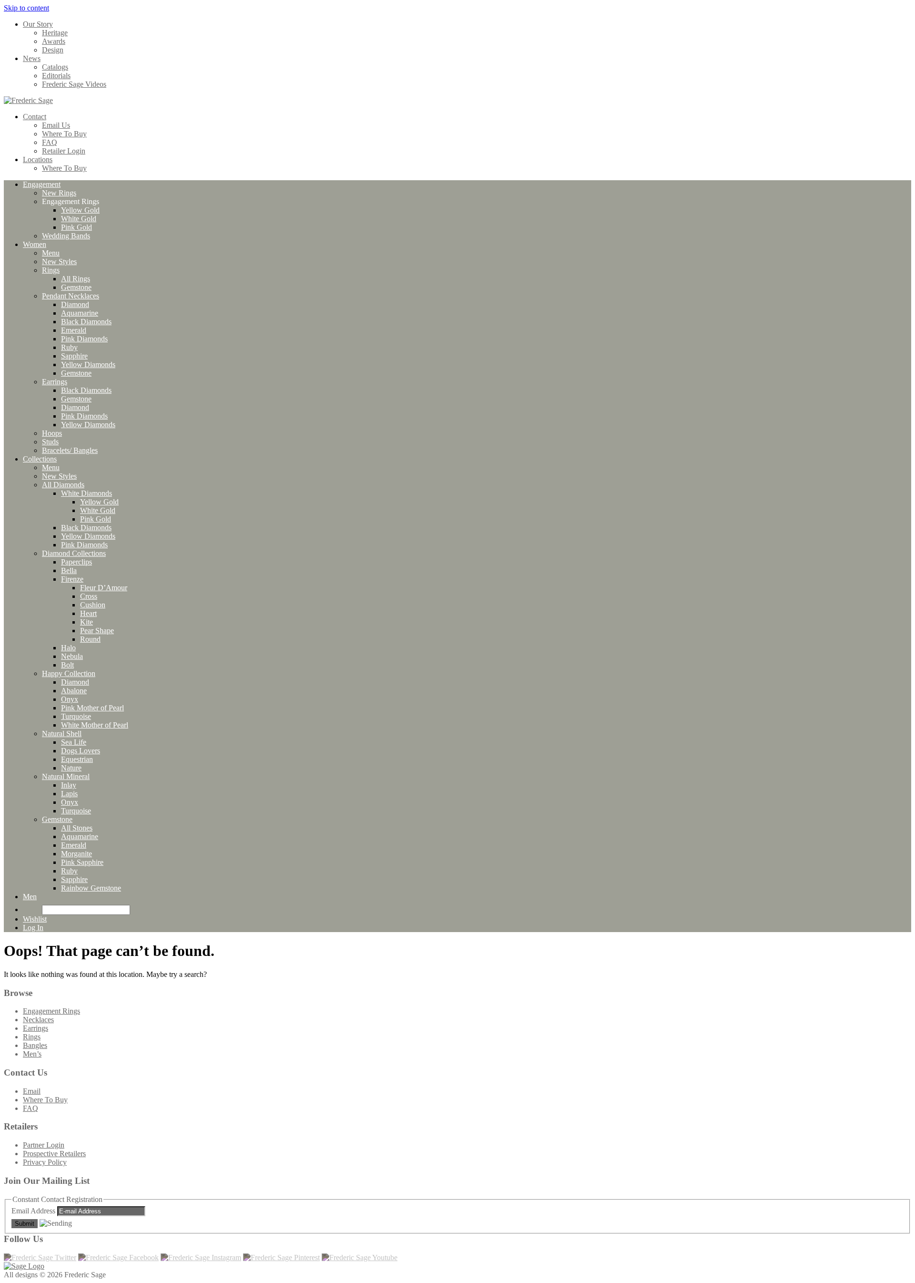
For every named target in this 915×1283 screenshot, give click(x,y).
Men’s (32, 1054)
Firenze (72, 579)
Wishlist (35, 919)
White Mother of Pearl (94, 725)
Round (90, 639)
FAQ (49, 142)
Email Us (56, 125)
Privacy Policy (45, 1162)
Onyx (69, 699)
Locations (37, 159)
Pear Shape (97, 630)
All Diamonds (63, 485)
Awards (53, 41)
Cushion (92, 605)
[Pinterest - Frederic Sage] (281, 1257)
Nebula (72, 656)
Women (34, 244)
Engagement (42, 184)
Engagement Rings (51, 1011)
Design (52, 50)
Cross (88, 596)
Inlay (68, 785)
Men (30, 897)
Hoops (52, 433)
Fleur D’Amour (103, 588)
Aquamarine (79, 313)
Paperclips (76, 562)
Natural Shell (61, 733)
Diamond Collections (74, 553)
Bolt (67, 665)
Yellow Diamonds (88, 364)
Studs (50, 442)
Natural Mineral (66, 776)
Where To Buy (64, 134)
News (32, 58)
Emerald (73, 330)
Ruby (69, 347)
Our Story (38, 24)
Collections (40, 459)
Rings (51, 270)
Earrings (54, 382)
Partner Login (43, 1145)
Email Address (34, 1211)
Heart (88, 613)
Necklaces (38, 1020)
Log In (33, 928)
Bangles (35, 1045)
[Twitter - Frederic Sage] (40, 1257)
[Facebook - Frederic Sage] (118, 1257)
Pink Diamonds (84, 339)
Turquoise (76, 716)
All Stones (76, 828)
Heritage (55, 33)
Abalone (74, 691)
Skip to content (26, 8)
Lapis (69, 794)
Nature (71, 768)
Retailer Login (63, 151)
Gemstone (76, 287)
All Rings (75, 279)
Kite (86, 622)
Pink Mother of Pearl (92, 708)
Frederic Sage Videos (74, 84)
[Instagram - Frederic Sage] (201, 1257)
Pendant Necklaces (70, 296)
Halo (68, 648)
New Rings (59, 193)
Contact (34, 117)
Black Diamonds (86, 322)
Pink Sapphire (82, 862)
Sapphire (74, 356)
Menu (51, 253)
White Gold (78, 219)
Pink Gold (76, 227)
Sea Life (73, 742)
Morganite (76, 854)
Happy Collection (68, 673)
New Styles (59, 261)
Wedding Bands (66, 236)
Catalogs (55, 67)
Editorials (56, 76)
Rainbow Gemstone (91, 888)
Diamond (75, 304)
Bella (69, 570)
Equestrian (77, 759)
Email (32, 1091)
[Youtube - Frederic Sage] (359, 1257)
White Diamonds (86, 493)
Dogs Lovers (80, 751)
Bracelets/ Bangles (70, 450)
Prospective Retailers (54, 1154)
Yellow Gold (80, 210)
